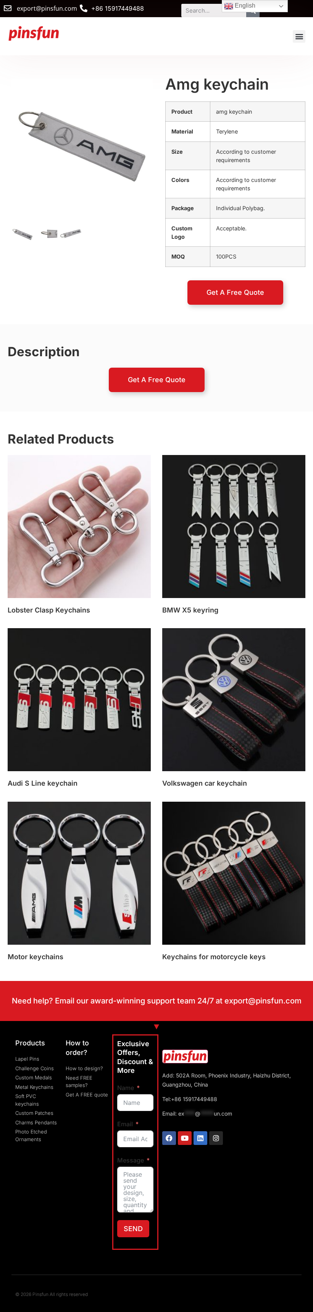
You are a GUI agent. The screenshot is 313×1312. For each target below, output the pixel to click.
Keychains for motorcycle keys (214, 957)
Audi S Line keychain (42, 783)
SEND (133, 1229)
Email (125, 1124)
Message (130, 1160)
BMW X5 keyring (190, 610)
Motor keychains (35, 957)
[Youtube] (185, 1138)
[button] (299, 36)
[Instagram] (216, 1138)
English (244, 5)
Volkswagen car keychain (204, 783)
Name (125, 1088)
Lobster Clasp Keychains (49, 610)
